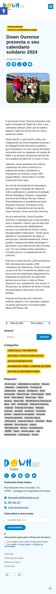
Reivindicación (11, 428)
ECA (13, 404)
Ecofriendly (23, 404)
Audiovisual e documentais (22, 350)
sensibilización (36, 428)
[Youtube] (34, 475)
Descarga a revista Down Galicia (25, 356)
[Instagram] (13, 475)
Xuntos (35, 435)
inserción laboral (25, 421)
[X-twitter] (6, 475)
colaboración (22, 387)
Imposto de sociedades (23, 414)
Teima (16, 431)
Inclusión (40, 414)
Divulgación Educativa (20, 361)
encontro (19, 411)
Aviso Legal (24, 544)
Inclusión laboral (32, 418)
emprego (9, 408)
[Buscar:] (20, 337)
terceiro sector (27, 431)
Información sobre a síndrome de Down (29, 366)
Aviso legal (8, 554)
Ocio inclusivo (21, 424)
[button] (3, 11)
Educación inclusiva (39, 404)
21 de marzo (10, 384)
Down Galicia (18, 397)
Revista (24, 428)
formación (29, 411)
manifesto (39, 421)
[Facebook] (27, 475)
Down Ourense (15, 27)
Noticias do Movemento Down (22, 30)
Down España (37, 394)
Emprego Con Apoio (24, 408)
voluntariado (24, 435)
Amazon (45, 384)
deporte (21, 391)
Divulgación (32, 391)
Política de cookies (12, 562)
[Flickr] (20, 475)
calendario (9, 387)
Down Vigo (19, 401)
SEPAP (8, 431)
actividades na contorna (28, 384)
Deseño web (9, 566)
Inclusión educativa (13, 418)
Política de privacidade (13, 558)
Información (10, 421)
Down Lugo (31, 397)
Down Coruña (23, 394)
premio (33, 424)
